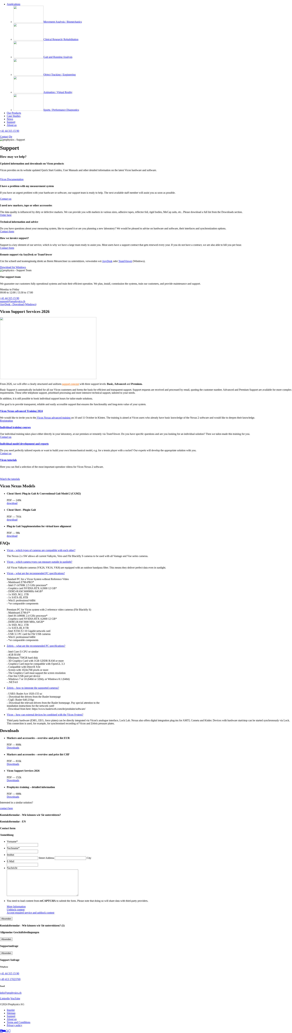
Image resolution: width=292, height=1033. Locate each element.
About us (12, 125)
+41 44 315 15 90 (9, 130)
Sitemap (11, 1013)
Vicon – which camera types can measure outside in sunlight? (39, 561)
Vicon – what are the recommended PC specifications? (36, 573)
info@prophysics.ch (10, 992)
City (89, 857)
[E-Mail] (6, 1031)
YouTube (15, 998)
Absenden (6, 918)
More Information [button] (16, 906)
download (12, 503)
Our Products (14, 112)
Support (11, 122)
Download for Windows (13, 267)
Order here (5, 215)
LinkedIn (5, 998)
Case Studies (13, 116)
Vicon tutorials (8, 460)
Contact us (5, 198)
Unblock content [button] (16, 909)
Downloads (13, 747)
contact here (6, 808)
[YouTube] (4, 1031)
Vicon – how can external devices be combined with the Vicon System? (45, 714)
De (10, 136)
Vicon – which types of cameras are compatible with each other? (41, 550)
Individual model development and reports (24, 443)
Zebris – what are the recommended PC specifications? (36, 645)
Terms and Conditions (18, 1022)
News (10, 119)
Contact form (7, 231)
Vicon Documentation (11, 179)
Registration (6, 420)
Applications (13, 4)
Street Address (46, 857)
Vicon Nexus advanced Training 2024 (21, 411)
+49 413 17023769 (10, 979)
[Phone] (9, 1031)
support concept (70, 384)
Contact (4, 136)
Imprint (11, 1010)
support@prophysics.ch (12, 301)
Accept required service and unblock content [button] (30, 912)
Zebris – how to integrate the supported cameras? (33, 687)
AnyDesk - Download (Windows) (18, 304)
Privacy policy (14, 1025)
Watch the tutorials (10, 479)
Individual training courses (15, 427)
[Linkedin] (1, 1031)
